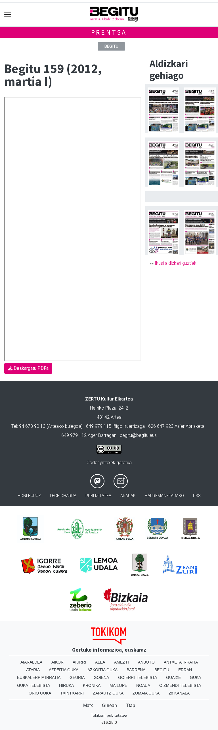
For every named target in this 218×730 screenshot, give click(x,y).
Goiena (101, 677)
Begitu (111, 46)
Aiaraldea (31, 662)
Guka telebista (33, 685)
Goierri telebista (137, 677)
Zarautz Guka (108, 693)
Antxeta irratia (181, 662)
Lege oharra (63, 495)
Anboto (146, 662)
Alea (100, 662)
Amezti (121, 662)
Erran (185, 670)
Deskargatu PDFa (30, 368)
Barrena (136, 670)
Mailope (118, 685)
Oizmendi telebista (180, 685)
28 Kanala (179, 693)
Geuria (77, 677)
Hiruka (66, 685)
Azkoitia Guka (102, 670)
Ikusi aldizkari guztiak (175, 263)
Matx (88, 705)
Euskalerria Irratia (38, 677)
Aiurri (79, 662)
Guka (195, 677)
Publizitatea (98, 495)
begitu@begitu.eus (138, 435)
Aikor (57, 662)
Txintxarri (72, 693)
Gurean (109, 705)
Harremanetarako (164, 495)
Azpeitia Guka (63, 670)
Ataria (33, 670)
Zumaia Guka (146, 693)
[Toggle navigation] (8, 15)
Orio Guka (40, 693)
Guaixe (173, 677)
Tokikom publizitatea (109, 715)
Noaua (143, 685)
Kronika (91, 685)
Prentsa (109, 32)
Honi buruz (29, 495)
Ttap (130, 705)
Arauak (128, 495)
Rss (197, 495)
